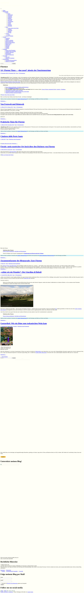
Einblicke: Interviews (9, 52)
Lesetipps (7, 48)
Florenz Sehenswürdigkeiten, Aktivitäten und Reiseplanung (16, 87)
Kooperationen (6, 59)
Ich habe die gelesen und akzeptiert (14, 583)
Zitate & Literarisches (9, 54)
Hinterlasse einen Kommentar (15, 139)
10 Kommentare (18, 275)
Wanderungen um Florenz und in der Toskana (33, 253)
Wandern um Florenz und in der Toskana (13, 92)
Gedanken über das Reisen (10, 51)
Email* (1, 580)
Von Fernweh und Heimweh (12, 104)
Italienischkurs (38, 351)
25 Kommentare (22, 73)
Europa (6, 12)
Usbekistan (10, 30)
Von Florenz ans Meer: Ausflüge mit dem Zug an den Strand (17, 91)
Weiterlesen (3, 101)
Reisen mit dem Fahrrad (10, 42)
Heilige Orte (7, 44)
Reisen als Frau (8, 43)
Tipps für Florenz (13, 151)
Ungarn (9, 23)
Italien (9, 13)
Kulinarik (7, 47)
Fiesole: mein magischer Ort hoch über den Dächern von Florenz (27, 146)
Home (4, 10)
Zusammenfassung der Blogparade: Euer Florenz (21, 260)
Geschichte (7, 38)
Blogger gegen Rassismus (10, 50)
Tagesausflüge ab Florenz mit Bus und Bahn (14, 90)
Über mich (5, 55)
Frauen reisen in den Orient (13, 28)
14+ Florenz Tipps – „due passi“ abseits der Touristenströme (25, 70)
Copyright (21, 571)
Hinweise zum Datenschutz (12, 583)
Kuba (9, 34)
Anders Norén (30, 591)
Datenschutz (8, 570)
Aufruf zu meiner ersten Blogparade (10, 265)
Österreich (10, 15)
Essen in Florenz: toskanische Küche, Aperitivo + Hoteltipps (53, 89)
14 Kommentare (19, 107)
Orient (6, 27)
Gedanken (5, 49)
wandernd (4, 2)
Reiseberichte (5, 11)
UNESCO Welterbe (9, 35)
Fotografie (7, 45)
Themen (4, 37)
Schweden (10, 25)
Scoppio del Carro (26, 278)
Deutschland (10, 14)
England (9, 22)
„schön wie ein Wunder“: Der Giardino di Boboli (21, 272)
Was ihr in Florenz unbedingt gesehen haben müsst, (10, 81)
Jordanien (10, 29)
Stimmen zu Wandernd (9, 58)
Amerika (7, 33)
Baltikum (9, 18)
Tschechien (10, 19)
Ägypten (9, 32)
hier (56, 308)
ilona (17, 73)
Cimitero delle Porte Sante (11, 136)
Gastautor (15, 326)
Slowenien (10, 20)
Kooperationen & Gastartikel (12, 571)
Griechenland (10, 21)
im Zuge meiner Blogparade (40, 352)
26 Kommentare (20, 124)
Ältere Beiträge (4, 356)
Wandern (7, 39)
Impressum (2, 570)
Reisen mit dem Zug (9, 41)
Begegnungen (8, 53)
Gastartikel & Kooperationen (11, 60)
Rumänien (10, 24)
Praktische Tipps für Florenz (12, 122)
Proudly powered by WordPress (6, 591)
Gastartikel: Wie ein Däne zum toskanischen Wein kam (23, 323)
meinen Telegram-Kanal (22, 98)
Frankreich (10, 17)
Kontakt (3, 571)
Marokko (9, 31)
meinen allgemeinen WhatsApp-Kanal (46, 255)
